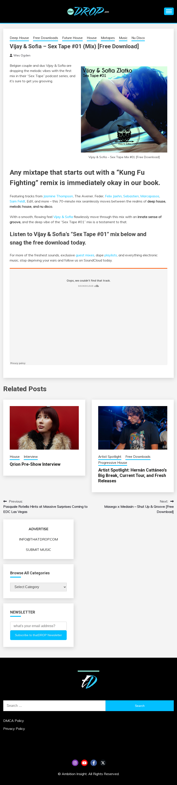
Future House (72, 38)
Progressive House (112, 463)
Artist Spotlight (109, 457)
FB (93, 763)
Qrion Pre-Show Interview (35, 464)
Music (123, 38)
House (92, 38)
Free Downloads (45, 38)
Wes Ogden (21, 55)
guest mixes (85, 255)
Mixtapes (108, 38)
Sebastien (131, 196)
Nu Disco (138, 38)
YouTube (84, 763)
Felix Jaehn (113, 196)
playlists (110, 255)
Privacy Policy (14, 728)
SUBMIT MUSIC (38, 549)
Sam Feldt (17, 201)
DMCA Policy (13, 720)
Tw (103, 763)
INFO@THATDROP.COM (38, 539)
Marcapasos (149, 196)
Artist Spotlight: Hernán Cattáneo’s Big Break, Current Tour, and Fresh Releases (132, 475)
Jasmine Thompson (58, 196)
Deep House (19, 38)
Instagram (75, 763)
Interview (31, 457)
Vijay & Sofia (63, 217)
